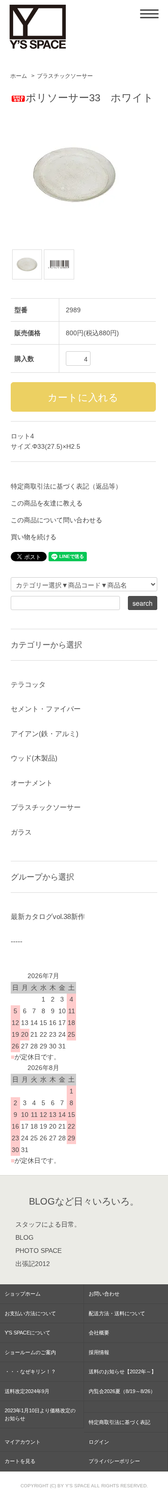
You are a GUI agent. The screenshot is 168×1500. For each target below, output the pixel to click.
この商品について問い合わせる (56, 520)
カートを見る (20, 1461)
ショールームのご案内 (30, 1352)
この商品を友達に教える (47, 503)
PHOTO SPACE (38, 1250)
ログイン (99, 1442)
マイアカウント (23, 1442)
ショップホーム (23, 1293)
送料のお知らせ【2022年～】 (122, 1371)
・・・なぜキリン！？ (30, 1371)
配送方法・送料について (117, 1313)
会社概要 (99, 1332)
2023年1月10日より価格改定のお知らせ (40, 1414)
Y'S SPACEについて (27, 1332)
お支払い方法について (30, 1313)
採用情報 (99, 1352)
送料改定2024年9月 (27, 1391)
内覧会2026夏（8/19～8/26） (122, 1391)
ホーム (18, 76)
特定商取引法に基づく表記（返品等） (66, 486)
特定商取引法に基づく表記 (119, 1422)
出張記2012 (32, 1263)
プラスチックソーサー (65, 76)
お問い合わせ (104, 1293)
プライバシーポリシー (114, 1461)
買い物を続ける (33, 537)
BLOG (24, 1237)
